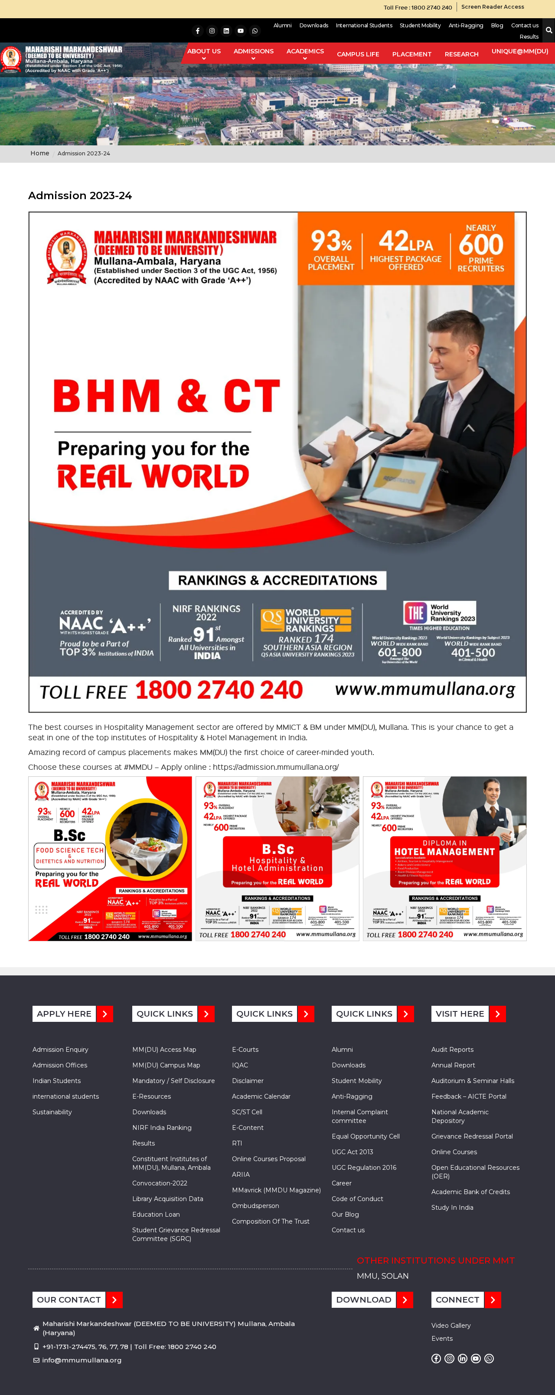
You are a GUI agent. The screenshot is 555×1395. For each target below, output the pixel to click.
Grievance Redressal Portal (472, 1136)
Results (529, 36)
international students (66, 1096)
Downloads (314, 25)
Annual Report (453, 1065)
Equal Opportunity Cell (366, 1136)
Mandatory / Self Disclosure (173, 1081)
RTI (237, 1143)
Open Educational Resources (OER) (475, 1172)
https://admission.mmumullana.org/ (276, 766)
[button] (547, 30)
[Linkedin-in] (462, 1358)
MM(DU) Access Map (164, 1050)
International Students (364, 25)
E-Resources (151, 1096)
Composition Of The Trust (271, 1221)
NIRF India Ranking (162, 1128)
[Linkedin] (226, 31)
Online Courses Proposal (269, 1159)
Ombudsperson (255, 1206)
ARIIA (241, 1174)
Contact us (525, 25)
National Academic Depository (460, 1116)
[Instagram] (212, 31)
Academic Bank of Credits (470, 1192)
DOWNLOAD (364, 1300)
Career (342, 1183)
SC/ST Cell (247, 1112)
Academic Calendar (261, 1096)
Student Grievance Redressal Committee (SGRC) (176, 1234)
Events (442, 1338)
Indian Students (57, 1081)
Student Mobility (420, 25)
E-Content (248, 1128)
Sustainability (52, 1112)
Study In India (452, 1207)
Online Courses (454, 1152)
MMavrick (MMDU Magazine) (276, 1190)
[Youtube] (241, 31)
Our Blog (345, 1214)
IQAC (240, 1065)
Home (39, 153)
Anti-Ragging (466, 25)
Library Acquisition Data (167, 1199)
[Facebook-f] (198, 31)
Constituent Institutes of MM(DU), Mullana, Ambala (171, 1163)
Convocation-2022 (159, 1183)
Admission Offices (60, 1065)
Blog (497, 25)
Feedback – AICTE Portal (468, 1096)
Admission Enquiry (60, 1050)
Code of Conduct (357, 1199)
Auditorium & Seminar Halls (472, 1081)
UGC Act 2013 (352, 1152)
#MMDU (138, 766)
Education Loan (156, 1214)
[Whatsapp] (255, 31)
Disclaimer (248, 1081)
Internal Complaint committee (360, 1116)
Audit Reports (452, 1050)
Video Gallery (451, 1325)
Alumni (283, 25)
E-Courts (245, 1050)
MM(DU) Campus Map (166, 1065)
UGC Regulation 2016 (364, 1168)
